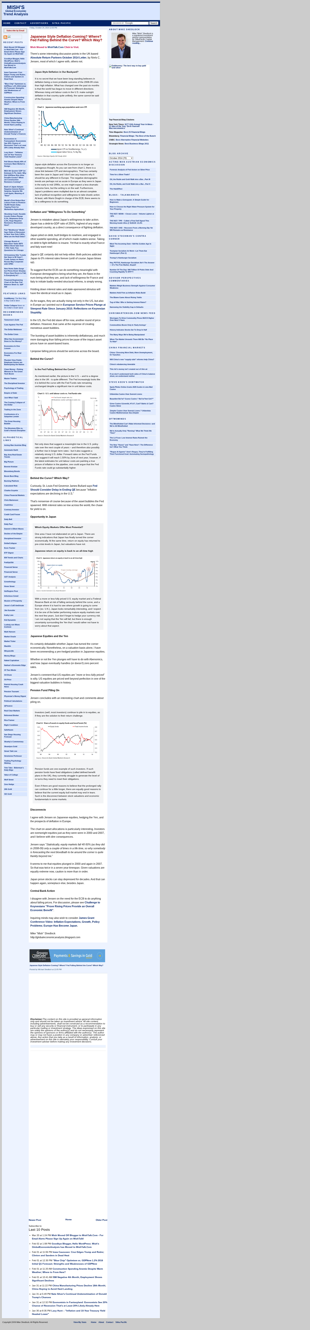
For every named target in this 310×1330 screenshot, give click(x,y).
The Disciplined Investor (14, 383)
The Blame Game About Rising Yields (126, 297)
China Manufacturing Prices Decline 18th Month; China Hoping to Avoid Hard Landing (14, 121)
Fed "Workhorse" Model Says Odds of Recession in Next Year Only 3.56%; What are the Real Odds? (14, 233)
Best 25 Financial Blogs (134, 132)
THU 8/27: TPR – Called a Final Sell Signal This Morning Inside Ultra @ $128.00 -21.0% (129, 222)
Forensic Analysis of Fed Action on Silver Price (130, 170)
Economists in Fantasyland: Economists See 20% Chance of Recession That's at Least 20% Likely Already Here (15, 143)
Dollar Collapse (10, 305)
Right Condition (11, 725)
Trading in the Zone (12, 410)
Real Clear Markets (12, 711)
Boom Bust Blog (11, 476)
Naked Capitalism (11, 660)
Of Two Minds (10, 670)
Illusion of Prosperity (13, 601)
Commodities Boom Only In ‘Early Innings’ (128, 325)
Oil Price (7, 680)
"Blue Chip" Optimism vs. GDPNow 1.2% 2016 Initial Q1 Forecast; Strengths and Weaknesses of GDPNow (15, 88)
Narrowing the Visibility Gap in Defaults (126, 307)
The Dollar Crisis (11, 334)
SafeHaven (8, 730)
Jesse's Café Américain (14, 605)
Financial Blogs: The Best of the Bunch (138, 136)
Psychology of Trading (13, 388)
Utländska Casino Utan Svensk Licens (126, 394)
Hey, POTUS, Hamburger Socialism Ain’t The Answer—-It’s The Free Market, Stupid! (132, 264)
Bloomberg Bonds (12, 471)
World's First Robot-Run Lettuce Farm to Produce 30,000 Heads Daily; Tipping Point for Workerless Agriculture (14, 204)
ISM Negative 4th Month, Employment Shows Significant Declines (14, 111)
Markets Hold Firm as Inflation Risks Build (127, 293)
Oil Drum (8, 675)
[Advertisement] (54, 997)
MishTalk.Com (56, 47)
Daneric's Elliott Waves (14, 529)
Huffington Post (11, 591)
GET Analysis (10, 577)
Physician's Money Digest (15, 696)
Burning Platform (11, 481)
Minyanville (9, 651)
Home (7, 23)
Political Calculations (13, 701)
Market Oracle (10, 637)
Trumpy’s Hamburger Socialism (123, 258)
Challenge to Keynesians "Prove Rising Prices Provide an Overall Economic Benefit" (65, 906)
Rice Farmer (9, 720)
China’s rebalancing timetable (122, 364)
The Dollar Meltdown (13, 329)
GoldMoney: (9, 298)
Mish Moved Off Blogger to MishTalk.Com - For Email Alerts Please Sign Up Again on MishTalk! (14, 50)
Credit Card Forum (12, 514)
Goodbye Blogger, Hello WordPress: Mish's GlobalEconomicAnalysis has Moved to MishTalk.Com (15, 63)
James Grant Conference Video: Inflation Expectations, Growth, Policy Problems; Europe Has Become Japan (65, 922)
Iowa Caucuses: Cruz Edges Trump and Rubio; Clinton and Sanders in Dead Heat (15, 75)
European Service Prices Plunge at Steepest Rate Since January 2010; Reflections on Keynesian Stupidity (68, 308)
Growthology (10, 582)
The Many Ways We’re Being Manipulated (127, 335)
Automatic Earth (11, 450)
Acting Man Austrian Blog (15, 445)
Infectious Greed (11, 596)
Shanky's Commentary (13, 742)
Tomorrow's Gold (11, 320)
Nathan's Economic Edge (15, 665)
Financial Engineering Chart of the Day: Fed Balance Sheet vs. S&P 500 (13, 283)
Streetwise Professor (13, 756)
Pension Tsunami (11, 691)
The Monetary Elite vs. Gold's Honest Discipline (14, 429)
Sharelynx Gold (10, 746)
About (101, 1322)
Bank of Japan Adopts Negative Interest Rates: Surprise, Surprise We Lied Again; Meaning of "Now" (14, 191)
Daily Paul (8, 524)
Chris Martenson (11, 500)
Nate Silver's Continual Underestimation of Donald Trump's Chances (15, 132)
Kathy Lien (8, 615)
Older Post (101, 1220)
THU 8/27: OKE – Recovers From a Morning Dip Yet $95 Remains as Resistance (131, 229)
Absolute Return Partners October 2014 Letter (58, 57)
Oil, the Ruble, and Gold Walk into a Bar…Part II (130, 184)
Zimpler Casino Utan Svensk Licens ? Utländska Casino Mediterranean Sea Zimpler (130, 412)
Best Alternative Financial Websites (132, 140)
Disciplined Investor (12, 538)
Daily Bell (8, 519)
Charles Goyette (11, 490)
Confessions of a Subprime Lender (11, 415)
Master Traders (10, 378)
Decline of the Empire (13, 534)
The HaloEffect (116, 189)
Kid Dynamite (10, 620)
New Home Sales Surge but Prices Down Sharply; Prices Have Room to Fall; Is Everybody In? (15, 272)
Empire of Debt (10, 393)
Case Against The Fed (13, 325)
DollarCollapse (10, 543)
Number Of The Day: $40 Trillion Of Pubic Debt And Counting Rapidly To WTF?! (131, 271)
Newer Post (35, 1220)
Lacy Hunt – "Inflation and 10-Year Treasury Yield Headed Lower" (13, 154)
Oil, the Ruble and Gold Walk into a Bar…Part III (130, 179)
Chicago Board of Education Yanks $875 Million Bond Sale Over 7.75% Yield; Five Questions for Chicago (14, 245)
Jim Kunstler (9, 610)
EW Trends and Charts (13, 558)
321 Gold (8, 794)
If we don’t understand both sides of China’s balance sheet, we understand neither (132, 375)
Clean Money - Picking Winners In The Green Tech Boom (13, 371)
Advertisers (39, 23)
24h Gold (8, 789)
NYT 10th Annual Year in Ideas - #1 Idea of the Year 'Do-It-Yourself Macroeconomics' (131, 126)
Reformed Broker (11, 715)
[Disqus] (68, 1092)
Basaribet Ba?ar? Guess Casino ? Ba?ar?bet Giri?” (132, 399)
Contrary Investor (11, 510)
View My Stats (79, 1322)
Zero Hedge (9, 784)
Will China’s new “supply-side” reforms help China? (132, 359)
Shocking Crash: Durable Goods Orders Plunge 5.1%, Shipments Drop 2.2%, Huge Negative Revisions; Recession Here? (15, 219)
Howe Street (9, 586)
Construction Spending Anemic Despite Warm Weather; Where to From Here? (14, 101)
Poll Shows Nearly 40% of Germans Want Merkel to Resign (15, 164)
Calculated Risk (10, 486)
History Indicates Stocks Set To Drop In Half (128, 330)
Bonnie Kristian (10, 467)
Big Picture (9, 462)
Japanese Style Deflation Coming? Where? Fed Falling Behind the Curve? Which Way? (66, 38)
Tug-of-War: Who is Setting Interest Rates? (128, 302)
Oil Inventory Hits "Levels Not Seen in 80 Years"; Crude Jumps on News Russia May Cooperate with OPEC (15, 259)
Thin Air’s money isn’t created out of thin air (128, 369)
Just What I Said (11, 398)
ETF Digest (9, 553)
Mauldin (7, 646)
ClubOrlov (8, 505)
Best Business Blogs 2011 (137, 144)
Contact (21, 23)
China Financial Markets (14, 495)
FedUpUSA (9, 562)
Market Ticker (10, 641)
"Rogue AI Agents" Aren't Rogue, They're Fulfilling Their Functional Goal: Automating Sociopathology (132, 453)
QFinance (8, 706)
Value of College (11, 775)
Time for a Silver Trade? (120, 174)
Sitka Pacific (61, 23)
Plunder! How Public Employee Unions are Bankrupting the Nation (14, 362)
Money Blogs (9, 656)
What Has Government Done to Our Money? (13, 340)
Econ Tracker (9, 548)
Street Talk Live (10, 751)
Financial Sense (11, 567)
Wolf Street (9, 780)
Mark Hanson (9, 632)
